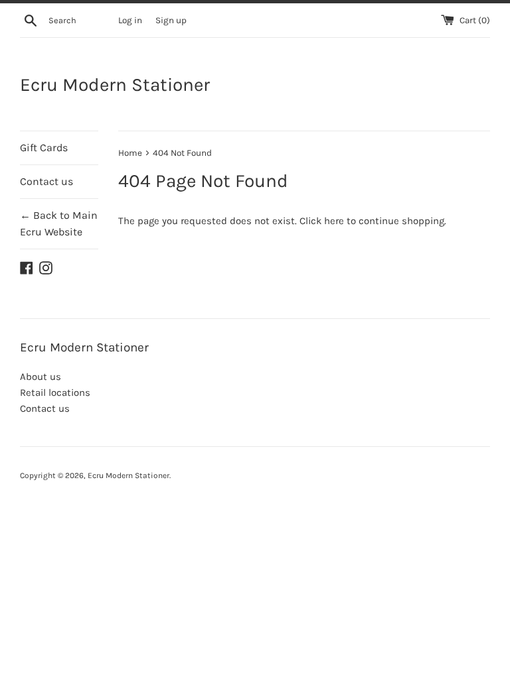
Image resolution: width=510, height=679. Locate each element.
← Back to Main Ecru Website (59, 224)
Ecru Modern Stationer (115, 84)
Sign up (171, 20)
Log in (130, 20)
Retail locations (55, 393)
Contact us (46, 181)
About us (40, 377)
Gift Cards (44, 147)
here (334, 221)
